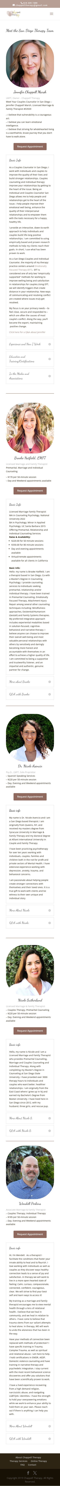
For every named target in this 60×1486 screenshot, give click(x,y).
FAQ (22, 1464)
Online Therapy (39, 1461)
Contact (32, 1464)
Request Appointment (30, 146)
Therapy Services (18, 1461)
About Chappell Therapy (28, 1457)
